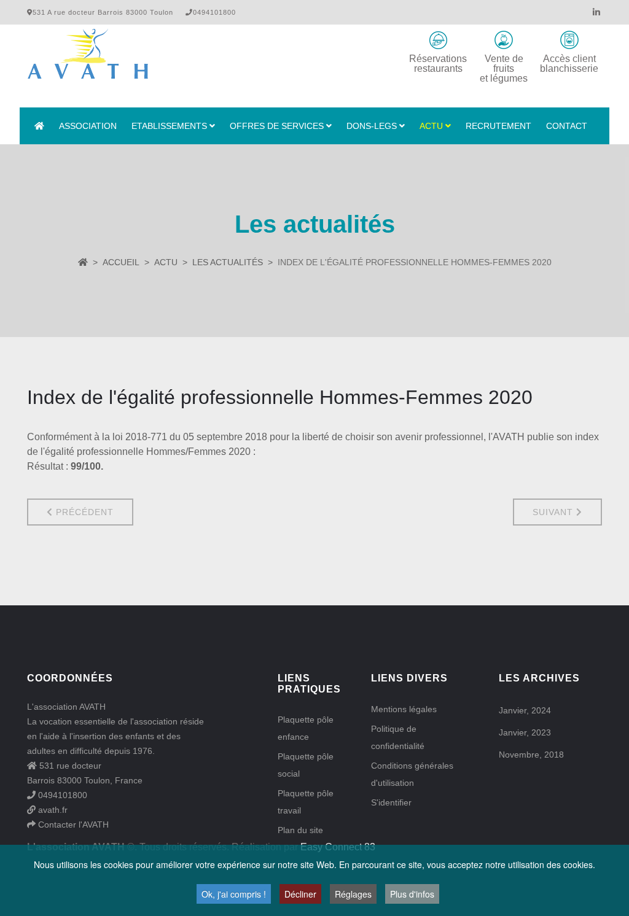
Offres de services (277, 126)
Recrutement (498, 126)
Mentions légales (404, 709)
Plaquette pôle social (306, 764)
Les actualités (227, 262)
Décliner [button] (300, 894)
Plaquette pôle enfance (306, 728)
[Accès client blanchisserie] (569, 40)
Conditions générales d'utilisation (412, 774)
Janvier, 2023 (525, 732)
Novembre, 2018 (531, 754)
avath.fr (52, 810)
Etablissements (169, 126)
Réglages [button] (353, 894)
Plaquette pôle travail (306, 801)
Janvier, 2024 (525, 710)
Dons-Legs (371, 126)
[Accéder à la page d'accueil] (39, 125)
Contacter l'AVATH (72, 824)
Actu (431, 126)
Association (88, 126)
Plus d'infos (412, 894)
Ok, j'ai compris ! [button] (233, 894)
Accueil (121, 262)
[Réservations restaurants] (438, 40)
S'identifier (391, 802)
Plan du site (300, 830)
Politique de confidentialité (397, 737)
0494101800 (61, 795)
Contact (566, 126)
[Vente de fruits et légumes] (503, 40)
